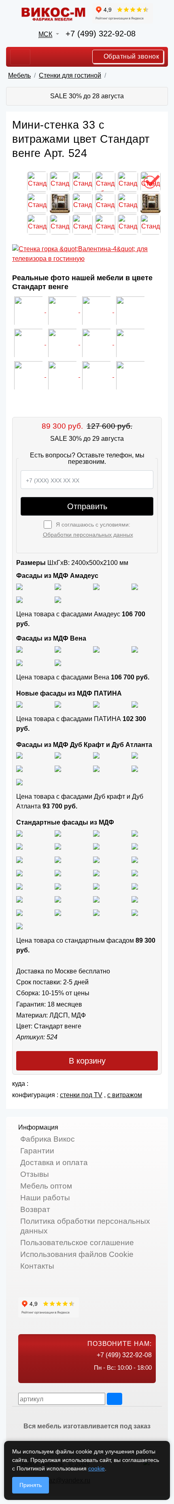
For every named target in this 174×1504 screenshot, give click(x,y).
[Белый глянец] (19, 586)
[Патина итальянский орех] (96, 703)
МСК (45, 34)
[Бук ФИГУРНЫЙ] (96, 846)
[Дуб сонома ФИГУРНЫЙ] (135, 859)
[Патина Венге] (58, 703)
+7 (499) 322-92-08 (101, 33)
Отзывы (34, 1174)
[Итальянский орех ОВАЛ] (96, 872)
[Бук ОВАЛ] (19, 859)
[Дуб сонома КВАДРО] (58, 859)
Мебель (19, 75)
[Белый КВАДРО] (135, 912)
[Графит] (135, 586)
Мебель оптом (46, 1186)
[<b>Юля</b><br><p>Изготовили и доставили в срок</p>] (130, 310)
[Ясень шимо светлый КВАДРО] (19, 832)
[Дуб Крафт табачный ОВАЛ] (58, 755)
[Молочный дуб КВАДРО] (96, 899)
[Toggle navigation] (20, 57)
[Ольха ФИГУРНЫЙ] (19, 899)
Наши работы (45, 1197)
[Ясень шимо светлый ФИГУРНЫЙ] (96, 832)
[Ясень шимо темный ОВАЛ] (19, 846)
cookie (96, 1468)
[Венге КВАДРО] (58, 912)
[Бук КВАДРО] (135, 846)
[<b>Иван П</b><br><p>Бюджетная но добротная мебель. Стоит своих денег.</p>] (29, 342)
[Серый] (19, 599)
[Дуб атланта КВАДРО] (135, 768)
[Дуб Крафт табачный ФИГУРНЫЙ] (19, 755)
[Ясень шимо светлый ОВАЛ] (58, 832)
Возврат (35, 1209)
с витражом (124, 1095)
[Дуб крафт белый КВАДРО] (96, 755)
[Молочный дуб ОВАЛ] (135, 899)
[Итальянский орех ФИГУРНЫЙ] (19, 872)
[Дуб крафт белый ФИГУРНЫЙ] (135, 755)
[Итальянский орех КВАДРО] (58, 872)
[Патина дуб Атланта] (19, 703)
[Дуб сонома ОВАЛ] (96, 859)
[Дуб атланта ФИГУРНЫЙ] (96, 768)
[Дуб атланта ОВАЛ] (19, 781)
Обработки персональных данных (88, 534)
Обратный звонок (130, 56)
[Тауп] (58, 599)
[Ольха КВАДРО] (96, 885)
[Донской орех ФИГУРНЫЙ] (58, 885)
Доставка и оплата (54, 1162)
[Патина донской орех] (135, 703)
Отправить (87, 506)
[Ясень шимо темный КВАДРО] (135, 832)
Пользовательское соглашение (77, 1242)
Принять (30, 1485)
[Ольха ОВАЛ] (135, 885)
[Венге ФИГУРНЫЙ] (19, 912)
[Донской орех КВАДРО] (135, 872)
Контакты (37, 1266)
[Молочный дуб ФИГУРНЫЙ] (58, 899)
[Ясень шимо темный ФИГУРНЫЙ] (58, 846)
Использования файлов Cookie (77, 1254)
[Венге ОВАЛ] (96, 912)
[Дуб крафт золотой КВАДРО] (19, 768)
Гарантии (37, 1151)
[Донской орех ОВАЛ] (19, 885)
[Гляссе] (96, 586)
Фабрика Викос (47, 1139)
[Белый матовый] (58, 586)
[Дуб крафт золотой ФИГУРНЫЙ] (58, 768)
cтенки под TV (81, 1095)
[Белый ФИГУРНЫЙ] (19, 925)
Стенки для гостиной (70, 75)
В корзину (87, 1060)
